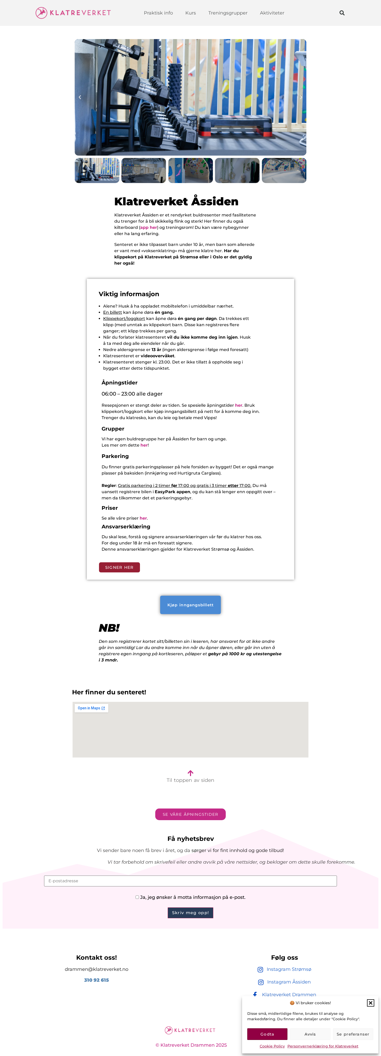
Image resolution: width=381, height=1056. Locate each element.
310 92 (92, 980)
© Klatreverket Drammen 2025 (191, 1045)
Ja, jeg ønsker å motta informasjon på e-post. (192, 897)
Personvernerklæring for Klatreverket (322, 1046)
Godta (267, 1034)
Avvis (310, 1034)
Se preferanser (353, 1034)
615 (104, 980)
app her (148, 227)
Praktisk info (158, 13)
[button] (370, 1003)
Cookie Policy (272, 1046)
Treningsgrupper (228, 13)
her (238, 405)
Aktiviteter (272, 13)
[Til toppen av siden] (190, 773)
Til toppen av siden (190, 780)
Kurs (190, 13)
